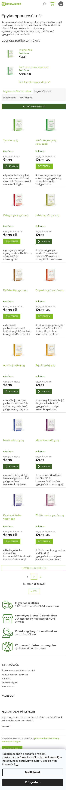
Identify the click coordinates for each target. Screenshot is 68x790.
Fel (35, 591)
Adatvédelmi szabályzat (15, 674)
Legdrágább (9, 97)
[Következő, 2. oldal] (34, 577)
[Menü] (61, 4)
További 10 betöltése (34, 568)
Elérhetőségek (9, 682)
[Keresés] (44, 4)
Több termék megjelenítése (32, 82)
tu (17, 764)
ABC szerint (26, 97)
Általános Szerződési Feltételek (18, 670)
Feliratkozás (12, 748)
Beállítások (33, 772)
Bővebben (44, 166)
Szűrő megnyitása (34, 106)
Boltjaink (6, 678)
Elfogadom (32, 782)
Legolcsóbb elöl (42, 91)
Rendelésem (8, 686)
